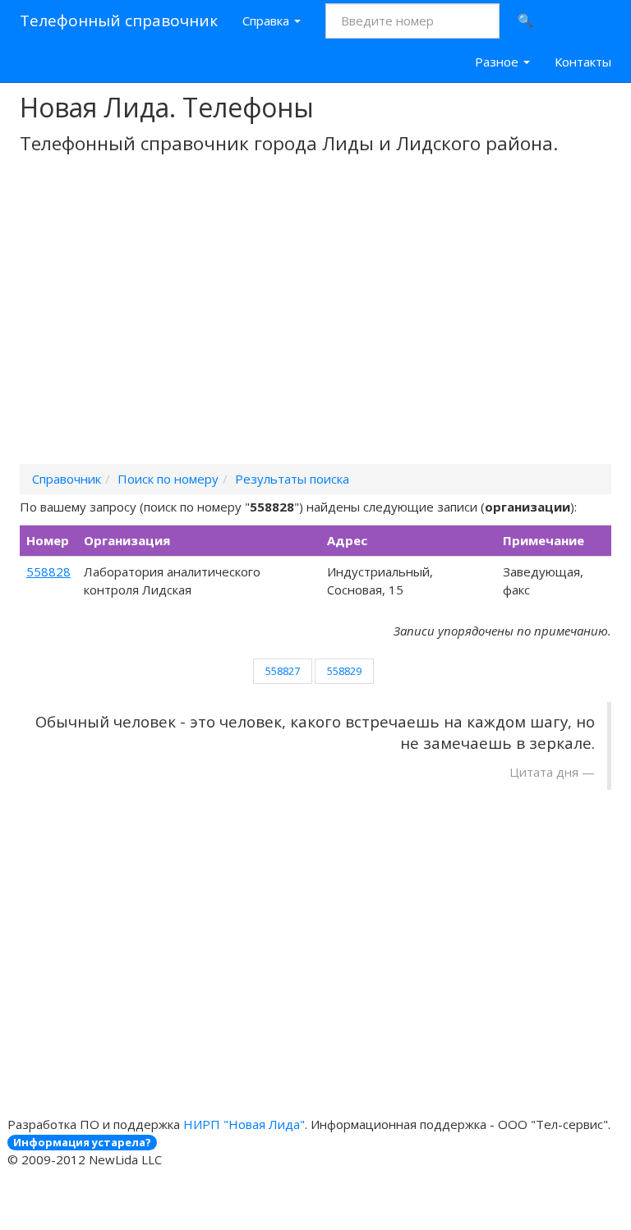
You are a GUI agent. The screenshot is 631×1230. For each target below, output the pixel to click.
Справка (267, 20)
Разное (498, 61)
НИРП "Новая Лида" (244, 1124)
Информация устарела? (82, 1142)
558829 (344, 670)
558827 (282, 670)
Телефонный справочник (119, 20)
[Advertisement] (315, 331)
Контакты (583, 61)
